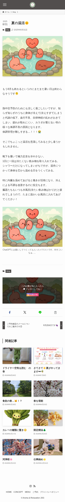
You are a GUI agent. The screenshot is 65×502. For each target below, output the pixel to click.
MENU (28, 492)
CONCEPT (18, 492)
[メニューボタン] (4, 5)
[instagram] (30, 486)
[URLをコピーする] (55, 312)
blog (7, 30)
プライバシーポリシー (49, 492)
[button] (10, 312)
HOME (9, 492)
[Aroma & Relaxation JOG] (32, 5)
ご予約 (35, 492)
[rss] (34, 486)
